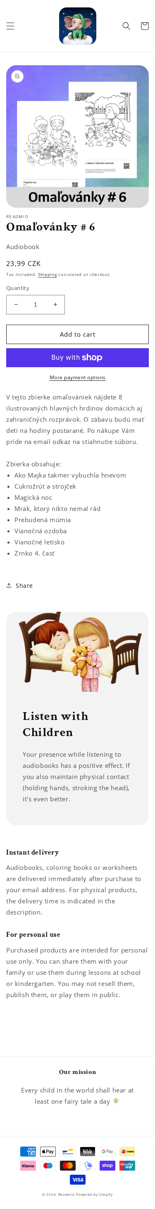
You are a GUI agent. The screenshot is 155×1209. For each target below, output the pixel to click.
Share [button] (24, 585)
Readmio (66, 1194)
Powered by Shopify (94, 1194)
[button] (10, 26)
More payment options (78, 377)
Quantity (17, 288)
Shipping (47, 274)
